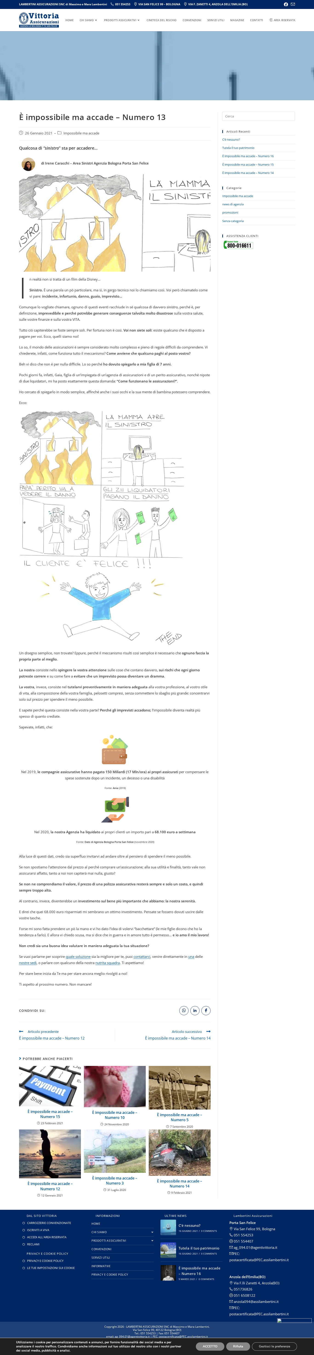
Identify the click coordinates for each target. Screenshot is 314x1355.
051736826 (242, 1289)
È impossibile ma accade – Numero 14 (179, 1184)
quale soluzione (78, 956)
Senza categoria (233, 221)
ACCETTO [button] (210, 1346)
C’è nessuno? (231, 139)
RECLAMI (33, 1244)
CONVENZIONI (101, 1249)
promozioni (230, 212)
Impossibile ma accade (81, 133)
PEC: (236, 1307)
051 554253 (243, 1235)
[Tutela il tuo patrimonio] (168, 1250)
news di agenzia (233, 204)
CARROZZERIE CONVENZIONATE (49, 1223)
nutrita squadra (107, 962)
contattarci (142, 956)
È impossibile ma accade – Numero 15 (50, 1114)
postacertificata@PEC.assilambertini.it (259, 1314)
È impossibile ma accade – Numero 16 (248, 156)
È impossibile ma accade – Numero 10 (114, 1115)
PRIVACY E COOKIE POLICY (45, 1261)
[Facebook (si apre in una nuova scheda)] (286, 4)
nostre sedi (28, 962)
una (191, 956)
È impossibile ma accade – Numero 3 (114, 1181)
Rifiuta (238, 1346)
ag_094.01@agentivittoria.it (255, 1247)
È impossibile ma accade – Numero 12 (50, 1186)
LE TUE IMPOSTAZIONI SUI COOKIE (51, 1268)
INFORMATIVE (101, 1266)
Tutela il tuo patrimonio (238, 148)
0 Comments (209, 1230)
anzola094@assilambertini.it (256, 1301)
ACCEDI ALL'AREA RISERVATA (46, 1237)
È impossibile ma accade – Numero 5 (179, 1117)
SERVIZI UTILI (100, 1258)
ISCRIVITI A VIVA (38, 1230)
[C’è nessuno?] (168, 1227)
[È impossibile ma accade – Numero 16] (168, 1273)
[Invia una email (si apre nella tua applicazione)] (292, 4)
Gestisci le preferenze (274, 1346)
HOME (95, 1224)
